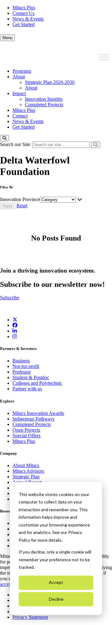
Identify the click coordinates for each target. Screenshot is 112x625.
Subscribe (9, 297)
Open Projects (26, 430)
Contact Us (23, 13)
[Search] (4, 138)
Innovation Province (20, 199)
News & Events (28, 18)
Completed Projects (44, 104)
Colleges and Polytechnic (37, 383)
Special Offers (26, 435)
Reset (21, 205)
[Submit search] (95, 144)
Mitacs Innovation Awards (38, 413)
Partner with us (27, 388)
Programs (21, 71)
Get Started (23, 24)
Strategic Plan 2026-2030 (50, 82)
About (18, 76)
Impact (19, 93)
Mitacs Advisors (28, 471)
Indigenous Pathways (33, 418)
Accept (56, 582)
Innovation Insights (44, 99)
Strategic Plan (26, 476)
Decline (56, 599)
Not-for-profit (25, 366)
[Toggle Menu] (104, 57)
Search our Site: (16, 144)
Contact (20, 115)
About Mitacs (25, 465)
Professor (21, 372)
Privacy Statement (30, 617)
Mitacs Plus (23, 7)
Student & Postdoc (30, 377)
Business (21, 360)
